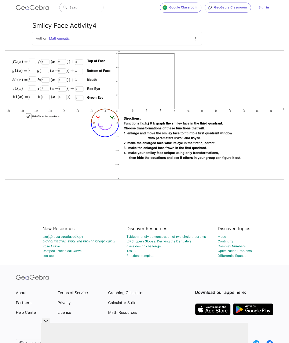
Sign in (264, 7)
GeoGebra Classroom (230, 7)
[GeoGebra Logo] (32, 7)
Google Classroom (183, 7)
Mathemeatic (59, 38)
